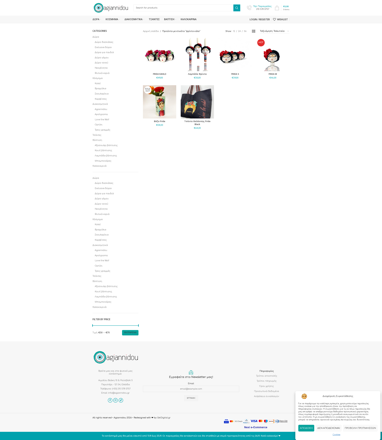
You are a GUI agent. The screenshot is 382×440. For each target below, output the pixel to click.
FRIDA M (273, 74)
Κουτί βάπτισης (103, 150)
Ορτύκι (99, 125)
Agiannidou (101, 109)
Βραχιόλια (100, 88)
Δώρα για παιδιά (104, 52)
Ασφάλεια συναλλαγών (266, 396)
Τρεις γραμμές (102, 130)
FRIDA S (235, 74)
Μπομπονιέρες (103, 161)
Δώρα (96, 37)
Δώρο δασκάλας (104, 42)
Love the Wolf (102, 119)
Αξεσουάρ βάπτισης (106, 145)
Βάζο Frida (159, 121)
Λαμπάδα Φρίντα (197, 74)
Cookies (336, 435)
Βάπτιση (97, 140)
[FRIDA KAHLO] (159, 54)
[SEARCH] (236, 7)
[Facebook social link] (110, 400)
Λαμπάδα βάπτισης (106, 156)
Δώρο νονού (101, 63)
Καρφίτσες (101, 99)
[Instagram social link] (115, 400)
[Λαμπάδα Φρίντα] (197, 54)
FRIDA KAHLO (159, 74)
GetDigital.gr (164, 418)
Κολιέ (98, 83)
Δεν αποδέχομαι (328, 428)
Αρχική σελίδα (151, 31)
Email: (191, 383)
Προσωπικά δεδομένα (266, 391)
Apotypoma (101, 114)
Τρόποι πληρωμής (267, 381)
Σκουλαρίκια (102, 94)
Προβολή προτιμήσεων (360, 428)
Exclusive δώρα (103, 47)
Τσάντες (97, 135)
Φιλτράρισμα (130, 333)
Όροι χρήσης (266, 386)
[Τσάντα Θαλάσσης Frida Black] (197, 101)
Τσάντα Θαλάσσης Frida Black (197, 123)
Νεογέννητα (101, 68)
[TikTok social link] (121, 400)
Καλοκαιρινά (100, 166)
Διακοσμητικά (100, 104)
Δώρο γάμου (102, 58)
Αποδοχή (306, 428)
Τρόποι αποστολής (266, 376)
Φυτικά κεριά (102, 73)
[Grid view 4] (253, 31)
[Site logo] (111, 8)
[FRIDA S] (235, 54)
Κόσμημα (98, 78)
